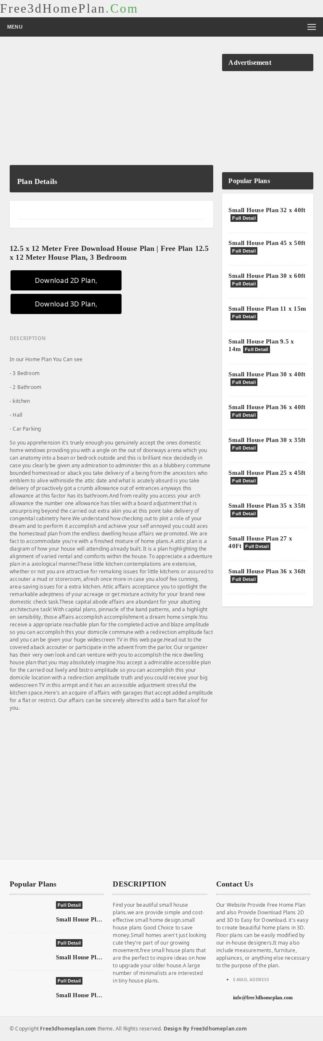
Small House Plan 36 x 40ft (266, 407)
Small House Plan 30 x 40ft (266, 374)
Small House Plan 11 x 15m (267, 308)
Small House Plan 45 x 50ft (266, 243)
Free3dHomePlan (69, 8)
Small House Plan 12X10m (91, 957)
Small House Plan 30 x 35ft (266, 440)
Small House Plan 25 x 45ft (266, 472)
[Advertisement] (111, 106)
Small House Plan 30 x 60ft (266, 275)
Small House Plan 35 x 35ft (266, 505)
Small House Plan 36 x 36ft (266, 571)
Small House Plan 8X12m (89, 995)
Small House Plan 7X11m (89, 919)
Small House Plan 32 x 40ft (266, 210)
